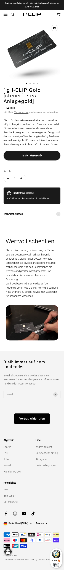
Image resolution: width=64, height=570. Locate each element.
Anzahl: (8, 171)
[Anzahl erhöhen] (21, 178)
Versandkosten (21, 112)
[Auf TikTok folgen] (33, 513)
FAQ (6, 453)
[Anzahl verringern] (8, 178)
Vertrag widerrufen (32, 418)
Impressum (10, 495)
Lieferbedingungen (46, 465)
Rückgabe (41, 459)
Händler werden (12, 471)
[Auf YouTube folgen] (24, 513)
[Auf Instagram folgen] (15, 513)
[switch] (56, 565)
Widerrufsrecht (44, 446)
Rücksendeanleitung (47, 453)
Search (7, 446)
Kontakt (8, 465)
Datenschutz (11, 501)
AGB (6, 489)
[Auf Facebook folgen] (6, 513)
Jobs (6, 459)
